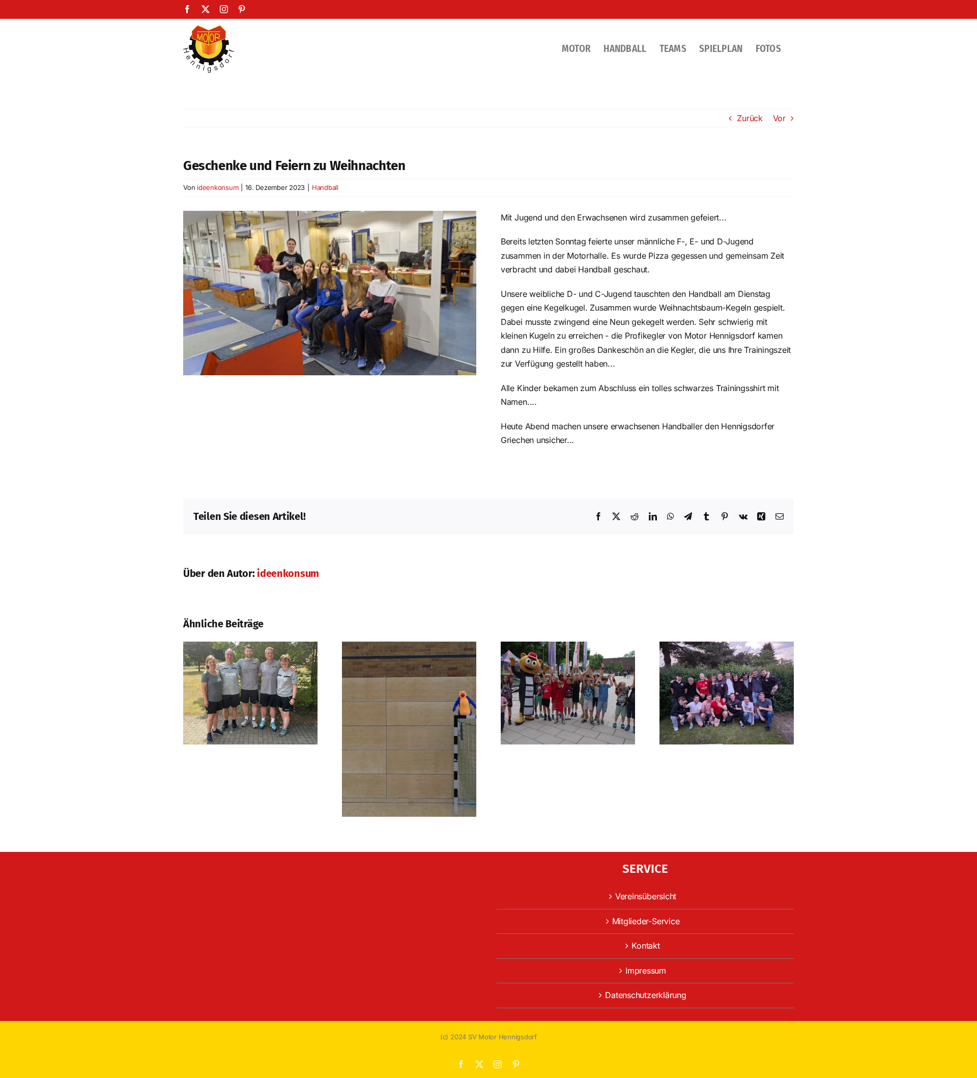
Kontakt (645, 946)
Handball (325, 187)
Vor (779, 118)
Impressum (645, 970)
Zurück (750, 118)
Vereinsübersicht (645, 896)
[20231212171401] (329, 215)
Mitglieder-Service (646, 921)
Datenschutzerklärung (645, 995)
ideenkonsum (217, 187)
